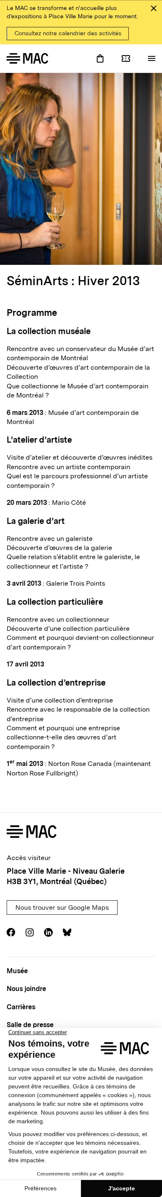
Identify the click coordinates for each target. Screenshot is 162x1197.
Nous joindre (26, 989)
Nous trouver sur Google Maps (62, 907)
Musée (17, 971)
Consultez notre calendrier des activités (68, 33)
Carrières (21, 1007)
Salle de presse (30, 1025)
